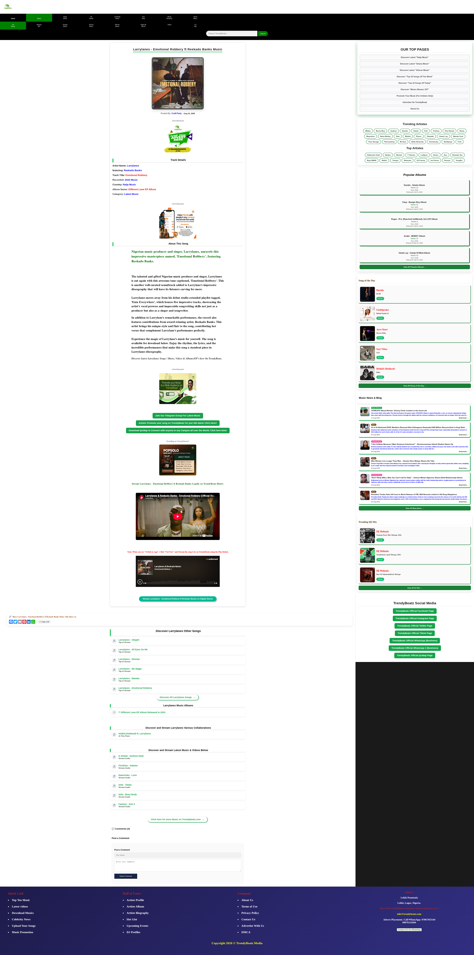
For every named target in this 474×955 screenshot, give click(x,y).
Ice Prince (435, 160)
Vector (435, 155)
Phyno (418, 136)
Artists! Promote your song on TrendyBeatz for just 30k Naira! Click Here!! (178, 423)
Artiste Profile (135, 900)
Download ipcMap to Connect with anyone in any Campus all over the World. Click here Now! (178, 430)
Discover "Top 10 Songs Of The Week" (415, 77)
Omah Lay (443, 136)
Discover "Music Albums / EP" (415, 89)
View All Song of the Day (414, 386)
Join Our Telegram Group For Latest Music (177, 415)
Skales (388, 155)
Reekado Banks (133, 170)
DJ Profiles (133, 932)
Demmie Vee (457, 155)
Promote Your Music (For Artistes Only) (415, 96)
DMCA (245, 932)
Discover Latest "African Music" (415, 70)
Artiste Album (135, 906)
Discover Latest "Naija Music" (415, 57)
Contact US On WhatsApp (409, 930)
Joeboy (393, 131)
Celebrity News (21, 919)
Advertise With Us (252, 925)
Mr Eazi (403, 142)
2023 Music (131, 180)
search (263, 34)
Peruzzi (447, 160)
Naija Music (129, 184)
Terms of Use (249, 906)
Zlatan (416, 131)
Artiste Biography (138, 912)
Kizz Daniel (449, 131)
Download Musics (23, 912)
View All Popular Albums (415, 267)
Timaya (395, 160)
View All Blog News (415, 508)
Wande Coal (458, 136)
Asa (445, 155)
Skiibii (384, 160)
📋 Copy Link (44, 622)
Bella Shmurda (417, 142)
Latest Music (131, 194)
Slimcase (407, 160)
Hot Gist (132, 919)
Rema (462, 131)
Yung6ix (459, 160)
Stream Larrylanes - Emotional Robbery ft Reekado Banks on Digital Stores (178, 599)
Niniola (399, 155)
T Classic (411, 155)
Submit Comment (125, 876)
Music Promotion (22, 932)
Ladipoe (424, 155)
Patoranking (389, 142)
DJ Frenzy (421, 160)
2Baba (368, 131)
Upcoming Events (137, 925)
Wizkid (408, 136)
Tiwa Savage (373, 142)
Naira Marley (385, 136)
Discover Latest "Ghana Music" (414, 64)
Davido (405, 131)
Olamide (430, 136)
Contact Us (248, 919)
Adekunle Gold (373, 155)
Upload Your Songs (24, 925)
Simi (398, 136)
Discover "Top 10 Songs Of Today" (414, 83)
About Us (414, 109)
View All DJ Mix (414, 588)
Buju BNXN (371, 160)
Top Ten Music (21, 900)
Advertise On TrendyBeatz (415, 102)
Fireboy (436, 131)
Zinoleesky (433, 142)
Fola (459, 142)
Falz (426, 131)
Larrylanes (133, 165)
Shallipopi (448, 142)
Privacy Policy (250, 912)
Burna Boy (380, 131)
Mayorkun (370, 136)
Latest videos (20, 906)
